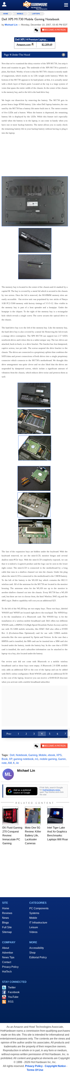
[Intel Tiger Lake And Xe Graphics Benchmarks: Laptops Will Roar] (55, 815)
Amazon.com (24, 44)
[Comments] (37, 30)
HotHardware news (51, 790)
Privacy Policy (10, 966)
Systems (34, 913)
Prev (9, 733)
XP (10, 759)
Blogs (5, 922)
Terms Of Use (35, 1070)
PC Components (39, 908)
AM (10, 763)
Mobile (20, 14)
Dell (12, 755)
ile (17, 763)
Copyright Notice (55, 1066)
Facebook (14, 992)
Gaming (32, 755)
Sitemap (7, 932)
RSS (11, 1001)
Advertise (7, 952)
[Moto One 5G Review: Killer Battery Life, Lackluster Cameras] (33, 815)
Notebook (21, 755)
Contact (6, 962)
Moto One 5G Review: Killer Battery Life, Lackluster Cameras (33, 835)
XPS (59, 755)
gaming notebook (24, 759)
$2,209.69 (47, 44)
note (4, 763)
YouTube (13, 997)
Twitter (12, 987)
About (5, 948)
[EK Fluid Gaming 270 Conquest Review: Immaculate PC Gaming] (10, 815)
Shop (32, 952)
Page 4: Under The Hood (17, 54)
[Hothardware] (35, 5)
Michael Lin (26, 770)
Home (5, 908)
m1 (36, 759)
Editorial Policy (38, 957)
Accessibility (36, 948)
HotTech (7, 971)
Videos (33, 932)
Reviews (7, 913)
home (5, 14)
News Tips (8, 957)
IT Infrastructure (38, 922)
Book (5, 759)
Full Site (7, 927)
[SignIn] (6, 4)
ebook (51, 755)
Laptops (36, 14)
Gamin (62, 759)
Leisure (33, 927)
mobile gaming (48, 759)
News (5, 917)
